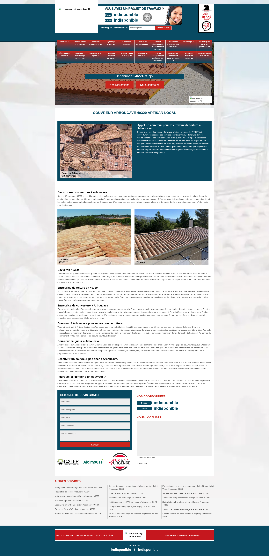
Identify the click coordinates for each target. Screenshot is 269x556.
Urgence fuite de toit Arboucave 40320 (126, 493)
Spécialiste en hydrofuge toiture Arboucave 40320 (77, 505)
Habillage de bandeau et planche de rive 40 (173, 57)
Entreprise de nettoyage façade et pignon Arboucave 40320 (132, 507)
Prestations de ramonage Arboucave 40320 (128, 498)
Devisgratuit (147, 17)
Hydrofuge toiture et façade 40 (111, 55)
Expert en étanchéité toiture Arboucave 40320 (75, 509)
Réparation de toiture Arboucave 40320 (72, 492)
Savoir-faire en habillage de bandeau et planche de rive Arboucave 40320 (133, 515)
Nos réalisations (119, 84)
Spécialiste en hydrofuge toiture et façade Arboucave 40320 (185, 503)
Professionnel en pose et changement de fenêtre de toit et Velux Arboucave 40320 (188, 487)
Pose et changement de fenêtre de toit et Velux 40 (158, 57)
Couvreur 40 (64, 42)
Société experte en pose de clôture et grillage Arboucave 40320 (187, 515)
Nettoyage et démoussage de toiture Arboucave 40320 (79, 487)
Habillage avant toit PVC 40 (204, 54)
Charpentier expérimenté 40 (95, 43)
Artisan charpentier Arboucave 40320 (71, 500)
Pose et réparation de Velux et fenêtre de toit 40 (158, 45)
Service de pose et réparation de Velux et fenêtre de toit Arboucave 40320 (133, 487)
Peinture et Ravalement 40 (142, 43)
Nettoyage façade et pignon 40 (189, 55)
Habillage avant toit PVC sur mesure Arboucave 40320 (133, 502)
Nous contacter (149, 84)
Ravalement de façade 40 (96, 54)
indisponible (126, 14)
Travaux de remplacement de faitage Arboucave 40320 (186, 498)
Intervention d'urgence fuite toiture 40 (173, 44)
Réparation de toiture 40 (64, 54)
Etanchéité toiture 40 (126, 43)
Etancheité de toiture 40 (142, 54)
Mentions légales (107, 535)
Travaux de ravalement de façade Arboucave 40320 (185, 509)
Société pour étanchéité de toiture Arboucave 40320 (185, 493)
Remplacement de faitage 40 (127, 54)
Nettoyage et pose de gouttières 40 (204, 44)
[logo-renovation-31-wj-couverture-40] (134, 535)
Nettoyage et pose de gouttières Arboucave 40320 (77, 496)
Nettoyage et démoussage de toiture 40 (80, 55)
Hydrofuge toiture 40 (111, 43)
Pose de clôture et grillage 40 (80, 43)
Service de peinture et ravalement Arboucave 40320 (78, 513)
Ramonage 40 (188, 42)
